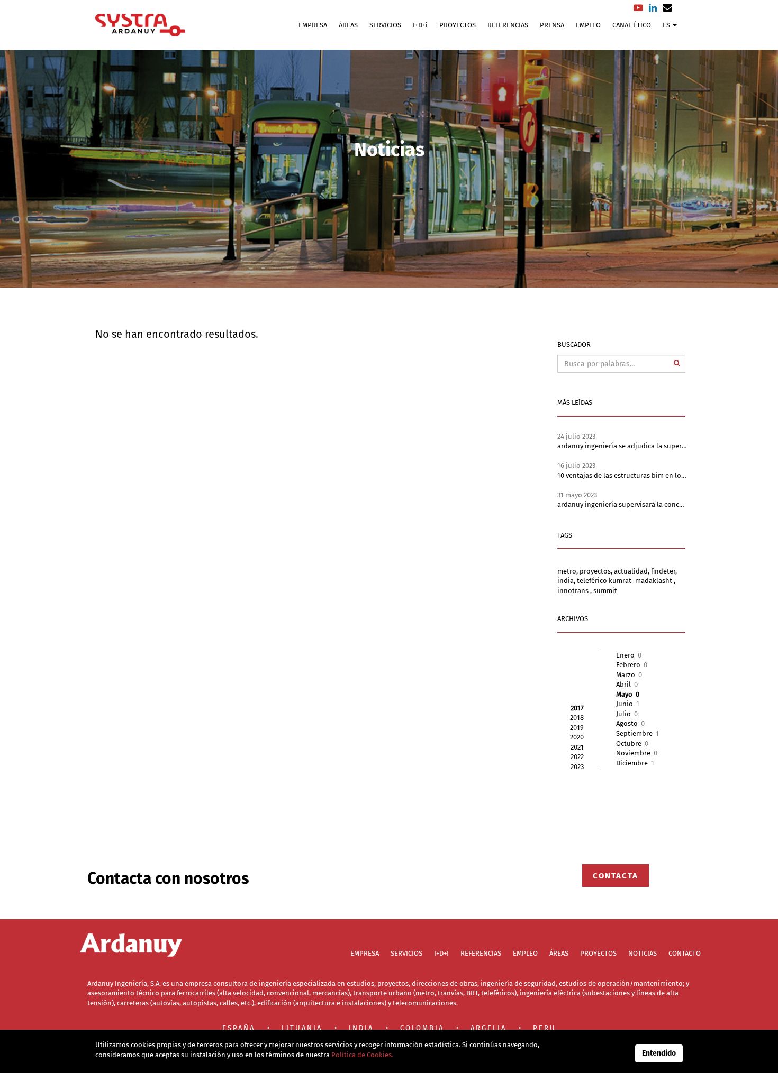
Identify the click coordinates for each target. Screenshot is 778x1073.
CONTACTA (615, 875)
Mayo (627, 694)
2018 (577, 718)
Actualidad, (632, 571)
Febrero (631, 665)
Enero (628, 655)
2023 (577, 767)
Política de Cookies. (361, 1055)
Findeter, (664, 571)
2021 (577, 747)
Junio (627, 704)
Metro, (568, 571)
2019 (577, 728)
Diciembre (635, 763)
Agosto (630, 723)
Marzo (629, 675)
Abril (627, 684)
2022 (577, 757)
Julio (627, 714)
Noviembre (636, 753)
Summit (605, 591)
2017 (577, 708)
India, (567, 581)
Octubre (632, 743)
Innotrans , (575, 591)
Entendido (659, 1053)
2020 (577, 737)
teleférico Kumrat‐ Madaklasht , (626, 581)
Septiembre (637, 733)
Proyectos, (597, 571)
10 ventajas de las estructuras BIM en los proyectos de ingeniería (659, 475)
